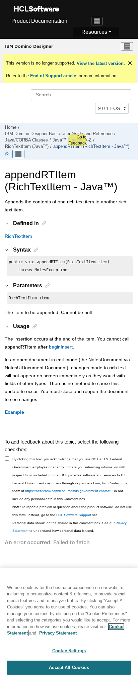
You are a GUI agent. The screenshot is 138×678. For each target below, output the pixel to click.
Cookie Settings (69, 650)
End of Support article (53, 75)
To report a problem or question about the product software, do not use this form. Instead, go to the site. (72, 511)
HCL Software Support (73, 515)
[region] (69, 623)
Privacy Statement (58, 633)
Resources (94, 32)
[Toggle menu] (127, 46)
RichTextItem (18, 236)
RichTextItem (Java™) (27, 146)
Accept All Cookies (69, 667)
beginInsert (61, 347)
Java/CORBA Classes (26, 140)
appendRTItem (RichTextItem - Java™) (91, 146)
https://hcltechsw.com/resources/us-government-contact (68, 491)
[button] (7, 223)
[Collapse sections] (7, 154)
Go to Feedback (77, 140)
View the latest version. (100, 63)
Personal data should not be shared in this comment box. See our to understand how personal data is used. (69, 527)
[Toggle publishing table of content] (18, 154)
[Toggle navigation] (97, 21)
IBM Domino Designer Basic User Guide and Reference (59, 133)
